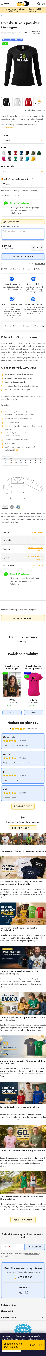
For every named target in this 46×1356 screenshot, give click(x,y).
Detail (12, 712)
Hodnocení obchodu (23, 722)
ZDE (16, 450)
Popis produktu (11, 326)
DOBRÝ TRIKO (40, 264)
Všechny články (23, 1220)
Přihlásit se (34, 1247)
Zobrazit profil (21, 828)
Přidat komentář (23, 618)
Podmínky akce (15, 213)
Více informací (7, 127)
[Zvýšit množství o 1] (41, 247)
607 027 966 (25, 1277)
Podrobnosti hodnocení (36, 33)
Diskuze (26, 326)
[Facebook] (20, 1292)
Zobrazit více (23, 806)
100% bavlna (38, 565)
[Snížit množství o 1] (33, 247)
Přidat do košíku (23, 256)
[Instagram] (26, 1292)
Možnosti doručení (12, 195)
